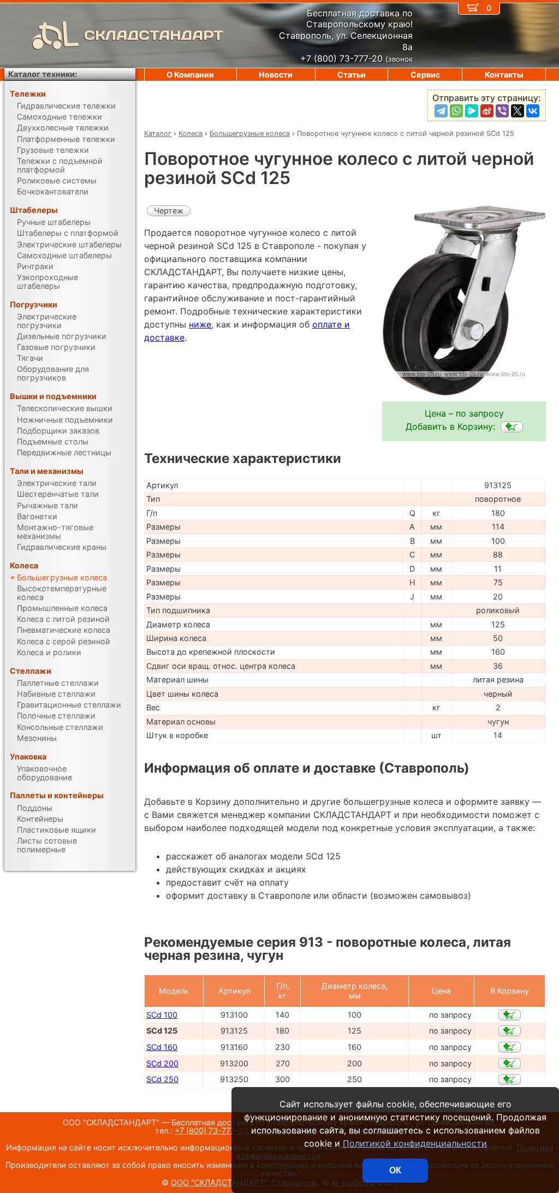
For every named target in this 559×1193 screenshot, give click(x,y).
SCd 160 (161, 1047)
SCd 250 (162, 1079)
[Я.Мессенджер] (471, 110)
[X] (517, 110)
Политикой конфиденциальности (415, 1143)
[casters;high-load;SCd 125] (512, 427)
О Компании (190, 74)
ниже (200, 324)
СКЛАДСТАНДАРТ (153, 35)
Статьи (351, 74)
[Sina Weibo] (486, 110)
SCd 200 (162, 1063)
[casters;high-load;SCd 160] (509, 1047)
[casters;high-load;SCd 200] (509, 1063)
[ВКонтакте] (532, 110)
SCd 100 (161, 1014)
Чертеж (168, 210)
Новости (276, 74)
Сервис (425, 74)
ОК (395, 1170)
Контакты (504, 74)
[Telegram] (441, 110)
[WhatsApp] (456, 110)
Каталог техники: (42, 74)
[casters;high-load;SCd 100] (509, 1015)
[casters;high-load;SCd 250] (509, 1079)
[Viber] (502, 110)
